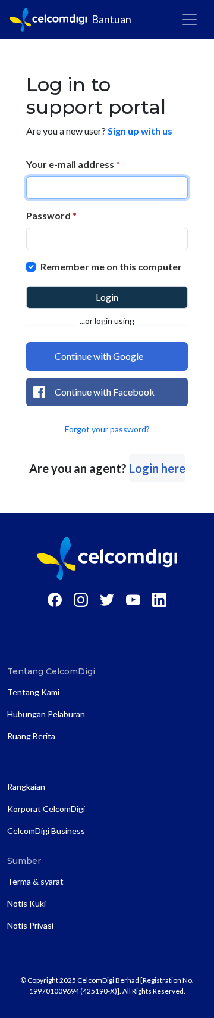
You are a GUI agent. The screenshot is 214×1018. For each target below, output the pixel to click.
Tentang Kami (33, 692)
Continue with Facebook (105, 391)
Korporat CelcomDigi (46, 809)
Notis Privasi (30, 925)
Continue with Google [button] (99, 356)
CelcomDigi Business (46, 831)
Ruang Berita (31, 736)
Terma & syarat (35, 881)
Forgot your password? (107, 429)
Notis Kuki (26, 903)
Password (51, 215)
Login (107, 297)
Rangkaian (26, 787)
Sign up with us (140, 130)
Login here (157, 468)
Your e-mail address (73, 164)
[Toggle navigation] (189, 19)
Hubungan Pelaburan (46, 714)
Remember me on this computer (111, 266)
